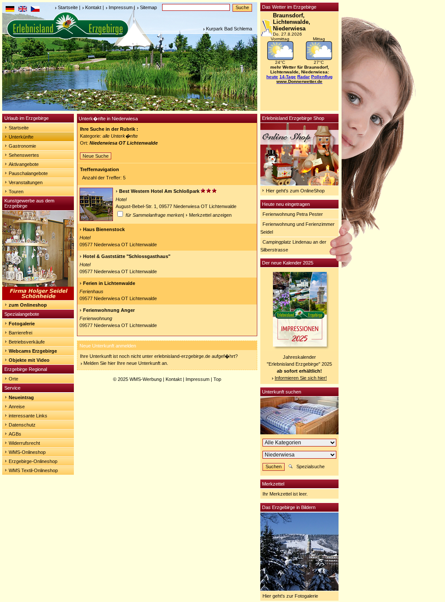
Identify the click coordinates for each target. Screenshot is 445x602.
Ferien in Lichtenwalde (109, 283)
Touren (16, 191)
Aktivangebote (24, 164)
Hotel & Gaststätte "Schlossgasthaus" (126, 256)
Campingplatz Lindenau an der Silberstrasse (293, 245)
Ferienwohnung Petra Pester (292, 214)
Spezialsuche (310, 466)
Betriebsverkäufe (27, 341)
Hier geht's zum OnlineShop (295, 190)
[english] (22, 10)
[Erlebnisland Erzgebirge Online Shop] (299, 183)
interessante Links (28, 415)
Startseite (68, 7)
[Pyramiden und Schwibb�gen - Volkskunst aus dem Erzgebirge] (38, 298)
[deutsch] (10, 10)
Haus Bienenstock (104, 229)
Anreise (17, 406)
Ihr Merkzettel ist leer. (285, 493)
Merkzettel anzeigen (210, 215)
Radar (303, 76)
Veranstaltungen (26, 182)
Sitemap (148, 7)
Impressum (121, 7)
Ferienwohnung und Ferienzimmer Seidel (297, 228)
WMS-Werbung (146, 379)
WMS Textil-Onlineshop (33, 470)
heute (272, 76)
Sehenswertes (24, 155)
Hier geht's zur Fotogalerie (290, 596)
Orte (13, 378)
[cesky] (35, 10)
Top (217, 379)
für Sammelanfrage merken (153, 215)
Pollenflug (321, 76)
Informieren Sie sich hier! (301, 377)
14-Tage (287, 76)
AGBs (15, 434)
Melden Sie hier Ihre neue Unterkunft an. (125, 363)
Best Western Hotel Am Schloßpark (159, 191)
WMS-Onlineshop (27, 452)
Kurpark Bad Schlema (229, 28)
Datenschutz (22, 424)
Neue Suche (96, 156)
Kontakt (93, 7)
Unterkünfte (21, 136)
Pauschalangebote (28, 173)
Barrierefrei (20, 332)
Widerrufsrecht (24, 443)
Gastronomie (22, 146)
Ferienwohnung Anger (109, 310)
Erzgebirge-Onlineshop (33, 461)
